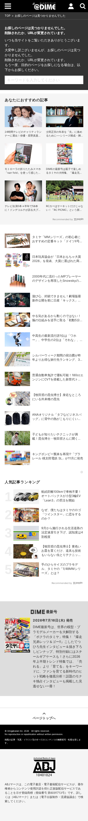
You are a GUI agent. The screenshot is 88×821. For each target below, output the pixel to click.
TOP (8, 15)
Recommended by (63, 219)
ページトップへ (44, 718)
